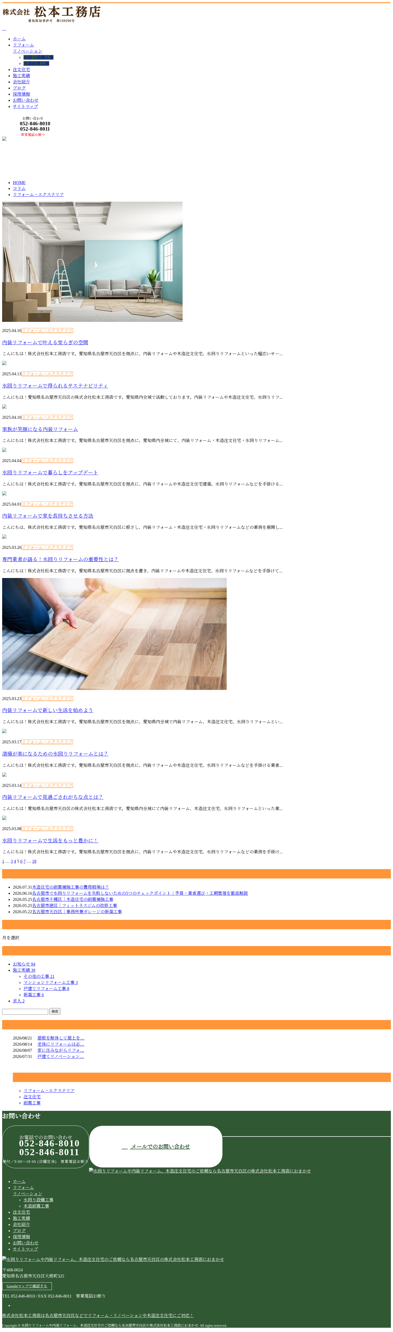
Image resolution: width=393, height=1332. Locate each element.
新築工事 (34, 995)
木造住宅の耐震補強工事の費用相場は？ (70, 887)
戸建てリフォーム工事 (46, 988)
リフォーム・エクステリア (72, 159)
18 (34, 861)
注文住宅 (21, 69)
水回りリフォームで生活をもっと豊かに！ (50, 840)
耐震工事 (32, 1103)
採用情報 (21, 94)
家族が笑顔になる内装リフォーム (40, 429)
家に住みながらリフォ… (60, 1050)
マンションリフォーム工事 (51, 982)
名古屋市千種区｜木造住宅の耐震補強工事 (72, 899)
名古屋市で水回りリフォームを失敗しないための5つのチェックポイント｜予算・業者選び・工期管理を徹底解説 (140, 893)
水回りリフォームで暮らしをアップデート (50, 472)
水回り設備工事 (38, 57)
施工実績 (21, 75)
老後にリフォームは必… (60, 1044)
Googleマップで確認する (27, 1286)
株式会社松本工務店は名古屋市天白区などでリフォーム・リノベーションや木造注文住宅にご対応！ (98, 1315)
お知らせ (24, 964)
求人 (19, 1001)
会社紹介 (21, 82)
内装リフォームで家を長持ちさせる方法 (47, 516)
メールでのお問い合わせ (160, 1147)
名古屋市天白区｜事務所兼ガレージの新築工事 (77, 911)
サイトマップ (25, 106)
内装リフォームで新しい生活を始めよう (47, 710)
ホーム (19, 39)
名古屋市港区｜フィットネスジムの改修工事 (74, 905)
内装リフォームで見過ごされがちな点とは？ (52, 797)
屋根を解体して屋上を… (60, 1038)
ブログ (19, 88)
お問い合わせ (25, 100)
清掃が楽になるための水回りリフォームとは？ (55, 754)
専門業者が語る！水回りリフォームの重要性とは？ (60, 559)
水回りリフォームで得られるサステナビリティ (55, 386)
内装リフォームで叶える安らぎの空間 (45, 342)
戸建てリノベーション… (60, 1056)
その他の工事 (39, 976)
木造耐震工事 (36, 63)
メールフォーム (21, 139)
